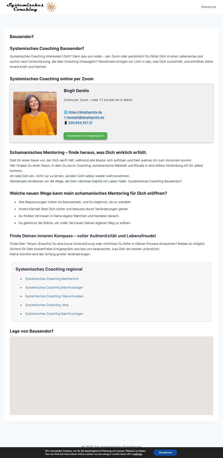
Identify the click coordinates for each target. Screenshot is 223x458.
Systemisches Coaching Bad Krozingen (54, 287)
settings (137, 454)
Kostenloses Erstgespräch (85, 135)
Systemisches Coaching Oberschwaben (54, 296)
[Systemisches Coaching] (35, 113)
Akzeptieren (165, 452)
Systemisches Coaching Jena (46, 305)
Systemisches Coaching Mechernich (52, 279)
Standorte (208, 7)
